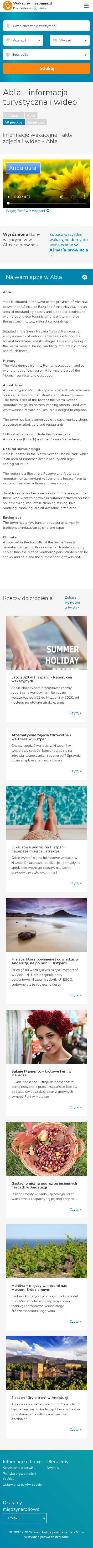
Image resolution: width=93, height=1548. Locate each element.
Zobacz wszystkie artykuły (72, 602)
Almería (14, 115)
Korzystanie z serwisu (19, 1468)
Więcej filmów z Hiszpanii (26, 210)
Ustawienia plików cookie (22, 1484)
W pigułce (13, 122)
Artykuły (52, 1468)
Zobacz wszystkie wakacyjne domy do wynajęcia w (68, 242)
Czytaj (74, 712)
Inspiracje (36, 122)
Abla (31, 115)
